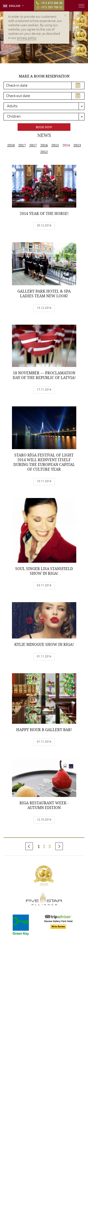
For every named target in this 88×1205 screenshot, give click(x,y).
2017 (22, 145)
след (59, 846)
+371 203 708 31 (51, 7)
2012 (44, 151)
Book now (44, 127)
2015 (55, 145)
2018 (11, 145)
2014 (66, 145)
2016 (44, 145)
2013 (77, 145)
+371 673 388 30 (51, 3)
